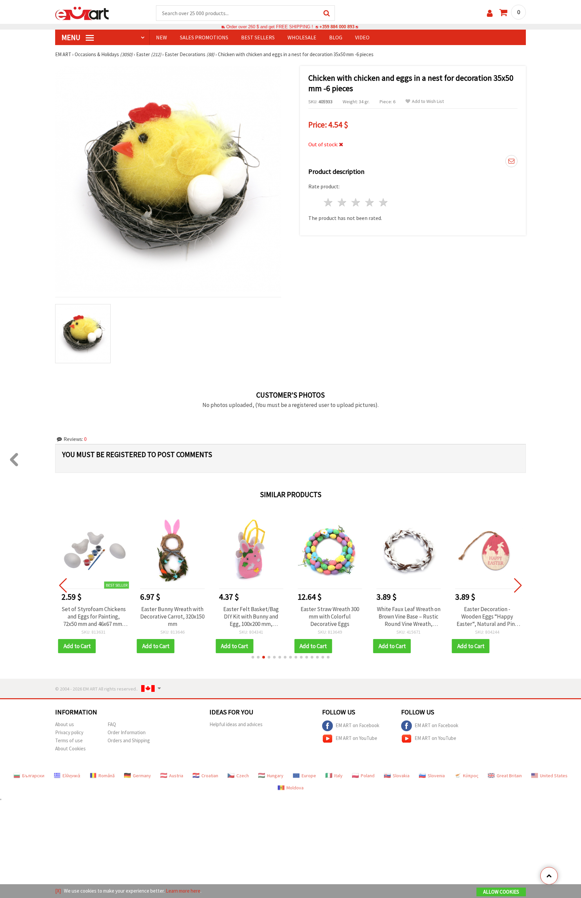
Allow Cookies (501, 892)
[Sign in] (490, 13)
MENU (72, 37)
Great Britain (509, 776)
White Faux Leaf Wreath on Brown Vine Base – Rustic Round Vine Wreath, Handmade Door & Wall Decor (408, 616)
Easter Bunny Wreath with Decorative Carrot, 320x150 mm (172, 616)
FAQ (112, 724)
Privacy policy (69, 732)
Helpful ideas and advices (236, 724)
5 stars (383, 202)
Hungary (275, 776)
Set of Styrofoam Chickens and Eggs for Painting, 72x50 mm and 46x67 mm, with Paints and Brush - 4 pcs (94, 616)
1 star (329, 202)
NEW (161, 37)
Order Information (127, 732)
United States (554, 776)
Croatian (209, 776)
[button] (252, 657)
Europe (309, 776)
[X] (58, 891)
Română (107, 776)
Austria (176, 776)
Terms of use (69, 740)
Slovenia (436, 776)
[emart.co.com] (82, 12)
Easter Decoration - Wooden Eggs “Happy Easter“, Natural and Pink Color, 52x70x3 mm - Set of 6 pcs (487, 616)
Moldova (295, 788)
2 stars (342, 202)
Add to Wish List (428, 101)
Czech (242, 776)
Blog (335, 37)
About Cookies (70, 748)
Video (362, 37)
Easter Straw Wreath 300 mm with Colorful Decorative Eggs (330, 616)
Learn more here (183, 891)
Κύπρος (470, 776)
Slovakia (401, 776)
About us (64, 724)
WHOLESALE (301, 37)
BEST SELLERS (258, 37)
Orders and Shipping (129, 740)
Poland (368, 776)
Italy (338, 776)
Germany (142, 776)
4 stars (370, 202)
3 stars (356, 202)
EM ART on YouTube (356, 738)
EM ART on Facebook (357, 725)
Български (33, 776)
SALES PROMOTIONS (204, 37)
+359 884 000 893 (336, 26)
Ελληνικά (71, 776)
